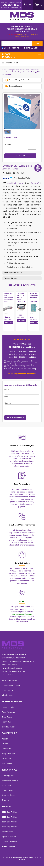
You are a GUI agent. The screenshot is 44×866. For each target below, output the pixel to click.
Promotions (9, 846)
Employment (7, 763)
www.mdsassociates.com (12, 668)
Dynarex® (35, 183)
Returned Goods (8, 795)
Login (28, 4)
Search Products (11, 47)
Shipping (5, 800)
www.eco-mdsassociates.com (13, 671)
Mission (5, 743)
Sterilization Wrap (15, 72)
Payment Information (10, 780)
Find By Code (32, 47)
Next (40, 309)
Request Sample (15, 86)
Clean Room (7, 717)
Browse (8, 56)
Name (6, 389)
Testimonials (6, 758)
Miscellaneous (7, 695)
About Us (5, 739)
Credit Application (9, 775)
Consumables (7, 690)
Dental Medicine (8, 707)
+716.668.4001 (28, 661)
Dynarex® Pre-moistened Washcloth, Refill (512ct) (9, 298)
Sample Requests (9, 753)
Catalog (10, 70)
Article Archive (7, 831)
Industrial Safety (8, 727)
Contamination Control (21, 70)
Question (7, 403)
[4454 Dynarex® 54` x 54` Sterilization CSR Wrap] (22, 111)
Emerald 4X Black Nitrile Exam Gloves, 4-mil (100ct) (21, 298)
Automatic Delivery (9, 841)
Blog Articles (9, 812)
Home (4, 70)
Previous (4, 309)
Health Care (6, 722)
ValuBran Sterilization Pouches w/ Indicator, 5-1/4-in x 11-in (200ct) (34, 300)
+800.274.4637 (15, 661)
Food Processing (8, 712)
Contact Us (6, 748)
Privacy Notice (7, 790)
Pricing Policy (7, 785)
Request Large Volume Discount (22, 80)
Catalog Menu (11, 62)
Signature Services (9, 836)
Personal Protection (9, 680)
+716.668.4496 (11, 664)
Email (6, 396)
